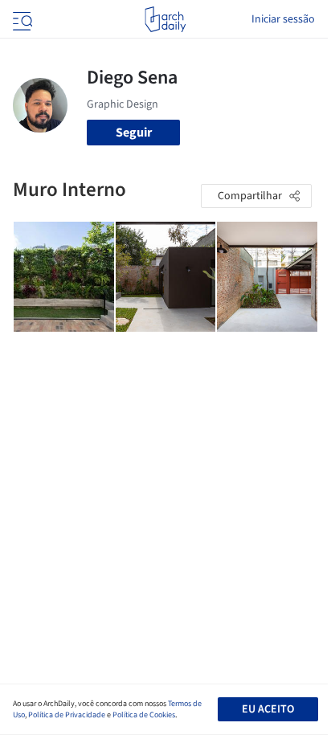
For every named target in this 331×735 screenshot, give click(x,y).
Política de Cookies (143, 715)
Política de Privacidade (66, 715)
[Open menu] (21, 19)
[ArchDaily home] (165, 19)
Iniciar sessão (283, 19)
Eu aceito (268, 709)
